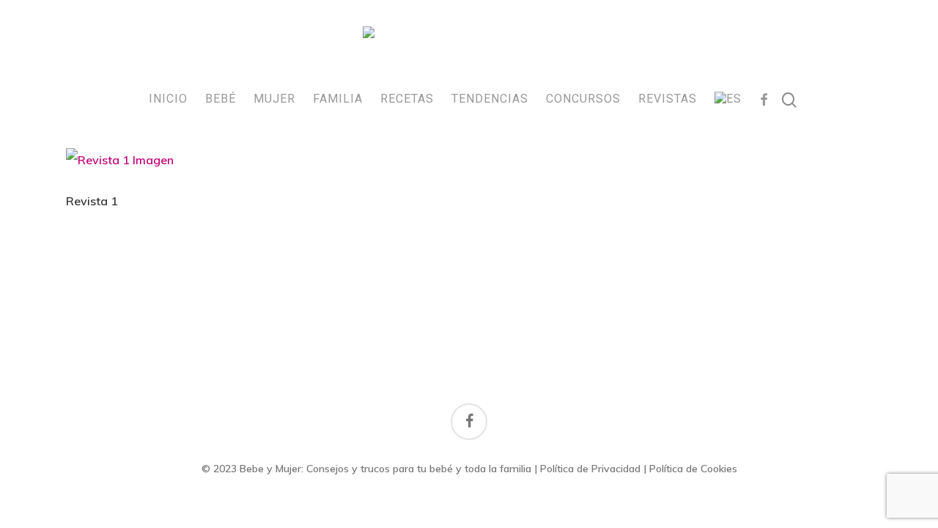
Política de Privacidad (590, 468)
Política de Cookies (693, 468)
